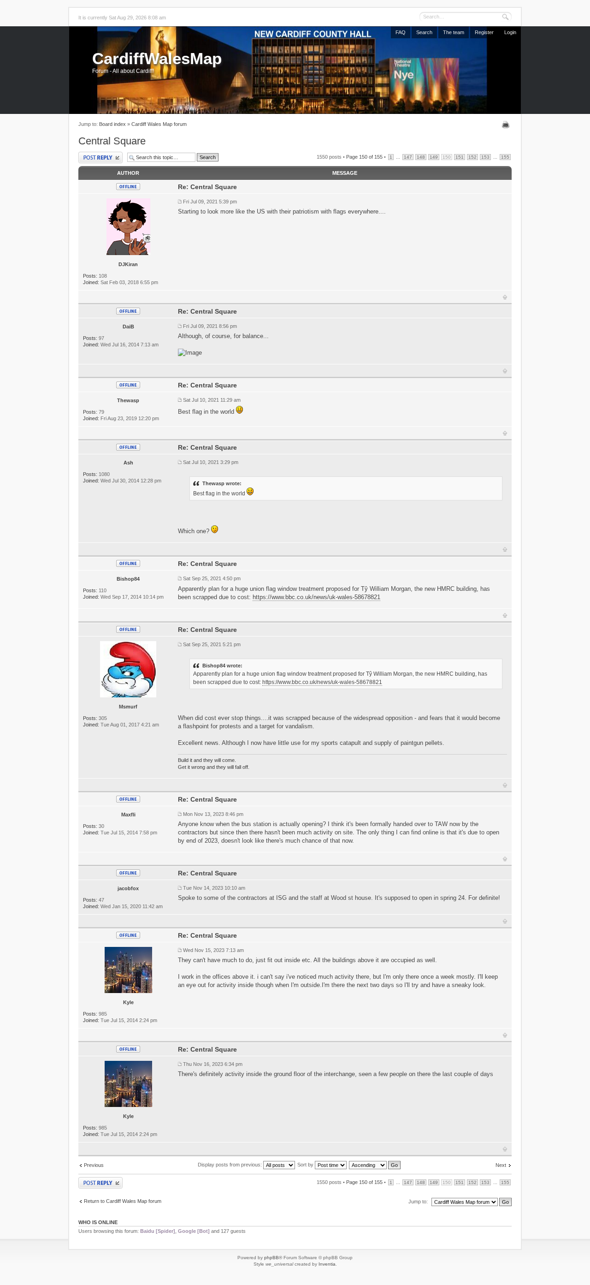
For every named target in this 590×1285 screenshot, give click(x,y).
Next (501, 1165)
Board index (112, 124)
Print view (507, 124)
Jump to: (418, 1201)
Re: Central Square (207, 186)
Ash (128, 462)
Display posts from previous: (230, 1164)
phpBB (271, 1257)
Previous (94, 1165)
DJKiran (128, 264)
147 (408, 157)
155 (505, 157)
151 (459, 157)
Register (484, 32)
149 (434, 157)
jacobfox (128, 888)
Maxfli (128, 814)
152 (472, 157)
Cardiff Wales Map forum (159, 124)
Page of (364, 157)
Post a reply (91, 154)
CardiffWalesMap (157, 58)
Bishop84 (128, 579)
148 (421, 157)
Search (424, 32)
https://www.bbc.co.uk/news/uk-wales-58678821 (316, 597)
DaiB (128, 326)
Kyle (128, 1002)
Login (510, 32)
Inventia (327, 1264)
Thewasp (128, 400)
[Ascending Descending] (375, 1164)
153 (485, 157)
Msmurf (128, 706)
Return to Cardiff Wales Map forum (122, 1201)
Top (505, 297)
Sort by (306, 1164)
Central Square (112, 141)
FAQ (400, 32)
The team (453, 32)
